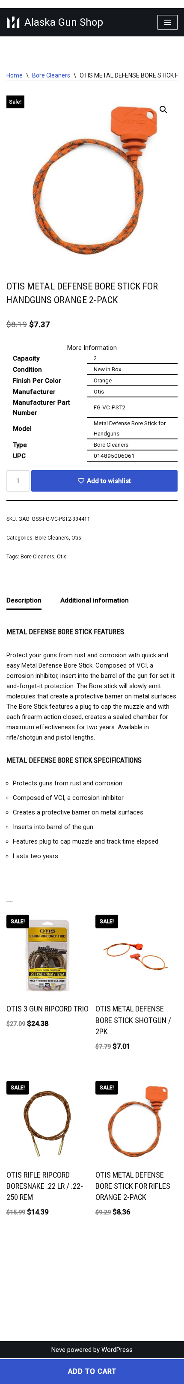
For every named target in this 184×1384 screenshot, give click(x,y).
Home (14, 75)
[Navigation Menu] (167, 22)
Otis (76, 538)
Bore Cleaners (51, 75)
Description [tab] (24, 600)
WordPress (117, 1350)
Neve (58, 1350)
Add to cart (92, 1371)
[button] (163, 109)
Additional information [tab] (94, 600)
